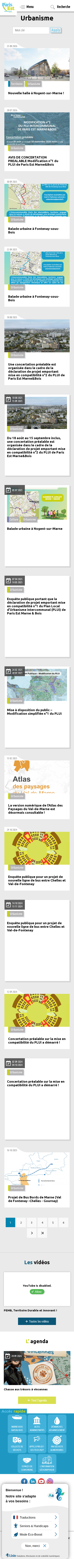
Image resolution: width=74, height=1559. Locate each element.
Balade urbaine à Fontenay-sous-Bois (33, 230)
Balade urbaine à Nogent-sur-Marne (34, 528)
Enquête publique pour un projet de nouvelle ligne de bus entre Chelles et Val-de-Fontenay (37, 880)
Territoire (17, 84)
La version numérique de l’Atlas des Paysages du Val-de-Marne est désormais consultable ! (35, 809)
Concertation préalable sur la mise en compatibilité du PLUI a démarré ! (37, 1040)
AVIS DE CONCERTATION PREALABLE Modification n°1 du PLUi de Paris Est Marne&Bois (33, 161)
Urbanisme (34, 84)
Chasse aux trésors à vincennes (26, 1389)
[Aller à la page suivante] (31, 1233)
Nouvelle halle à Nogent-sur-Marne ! (36, 93)
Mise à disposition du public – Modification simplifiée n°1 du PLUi (34, 711)
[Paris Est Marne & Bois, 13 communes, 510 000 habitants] (8, 7)
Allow (38, 1291)
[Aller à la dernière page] (42, 1233)
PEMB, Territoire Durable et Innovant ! (30, 1310)
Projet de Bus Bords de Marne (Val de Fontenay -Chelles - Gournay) (34, 1199)
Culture (14, 519)
